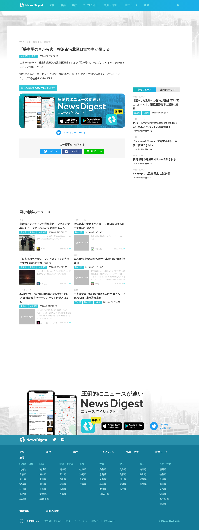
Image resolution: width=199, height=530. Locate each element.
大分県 (163, 489)
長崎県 (163, 479)
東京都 (32, 232)
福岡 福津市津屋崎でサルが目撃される (154, 159)
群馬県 (42, 479)
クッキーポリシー (81, 521)
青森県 (22, 474)
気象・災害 (110, 5)
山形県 (22, 494)
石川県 (146, 113)
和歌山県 (104, 494)
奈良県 (103, 489)
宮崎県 (163, 494)
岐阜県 (82, 469)
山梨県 (97, 302)
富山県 (137, 113)
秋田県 (22, 489)
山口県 (123, 489)
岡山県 (123, 479)
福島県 (22, 499)
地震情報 (24, 511)
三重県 (82, 484)
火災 (51, 5)
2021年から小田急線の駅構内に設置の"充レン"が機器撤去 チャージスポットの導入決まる (44, 298)
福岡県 (163, 469)
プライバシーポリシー (63, 521)
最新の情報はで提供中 (38, 88)
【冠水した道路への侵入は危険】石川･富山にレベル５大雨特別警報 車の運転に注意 (156, 104)
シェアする (74, 151)
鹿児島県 (164, 499)
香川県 (143, 474)
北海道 (22, 469)
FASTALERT (109, 521)
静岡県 (82, 474)
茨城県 (42, 469)
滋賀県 (103, 469)
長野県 (63, 494)
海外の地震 (52, 511)
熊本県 (163, 484)
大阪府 (103, 479)
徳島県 (143, 469)
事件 (63, 5)
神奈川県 (37, 42)
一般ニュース (130, 5)
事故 (74, 5)
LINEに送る (96, 151)
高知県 (143, 484)
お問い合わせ (96, 521)
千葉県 (23, 232)
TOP (21, 42)
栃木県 (42, 474)
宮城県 (22, 484)
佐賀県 (163, 474)
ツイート (53, 151)
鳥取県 (123, 469)
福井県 (63, 484)
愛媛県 (143, 479)
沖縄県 (163, 504)
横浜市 (47, 42)
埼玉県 (42, 484)
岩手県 (22, 479)
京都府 (103, 474)
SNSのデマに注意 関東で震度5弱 (151, 173)
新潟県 (63, 469)
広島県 (123, 484)
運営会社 (48, 521)
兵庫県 (103, 484)
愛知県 (82, 479)
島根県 (123, 474)
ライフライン (90, 5)
